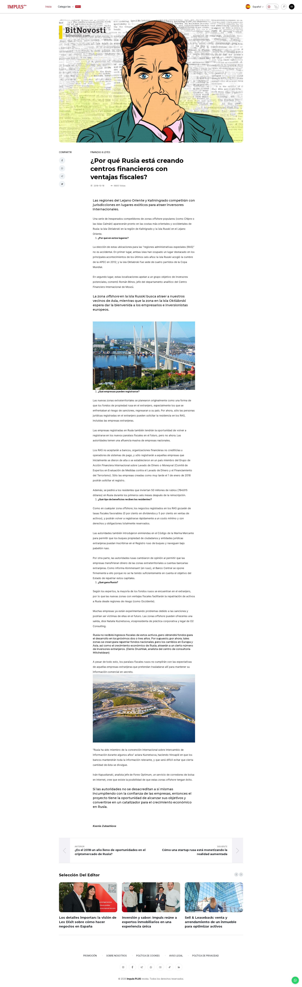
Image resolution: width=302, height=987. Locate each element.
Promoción (90, 955)
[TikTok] (169, 967)
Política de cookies (148, 955)
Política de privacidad (205, 955)
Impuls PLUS (134, 978)
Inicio (48, 6)
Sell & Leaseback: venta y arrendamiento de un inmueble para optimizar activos (210, 922)
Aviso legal (176, 955)
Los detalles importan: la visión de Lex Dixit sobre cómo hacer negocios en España (87, 922)
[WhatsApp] (295, 980)
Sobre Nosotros (116, 955)
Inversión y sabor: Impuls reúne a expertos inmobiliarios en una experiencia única (149, 922)
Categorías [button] (66, 6)
